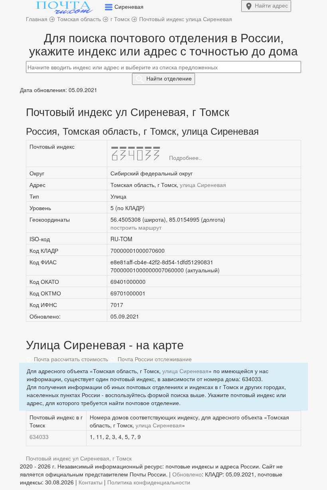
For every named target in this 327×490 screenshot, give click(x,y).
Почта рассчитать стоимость (70, 359)
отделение (169, 78)
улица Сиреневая (203, 185)
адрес (271, 5)
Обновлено (187, 474)
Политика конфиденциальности (148, 482)
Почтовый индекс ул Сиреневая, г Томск (79, 458)
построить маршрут (136, 227)
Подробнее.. (185, 157)
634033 (39, 437)
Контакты (90, 482)
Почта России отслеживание (154, 359)
